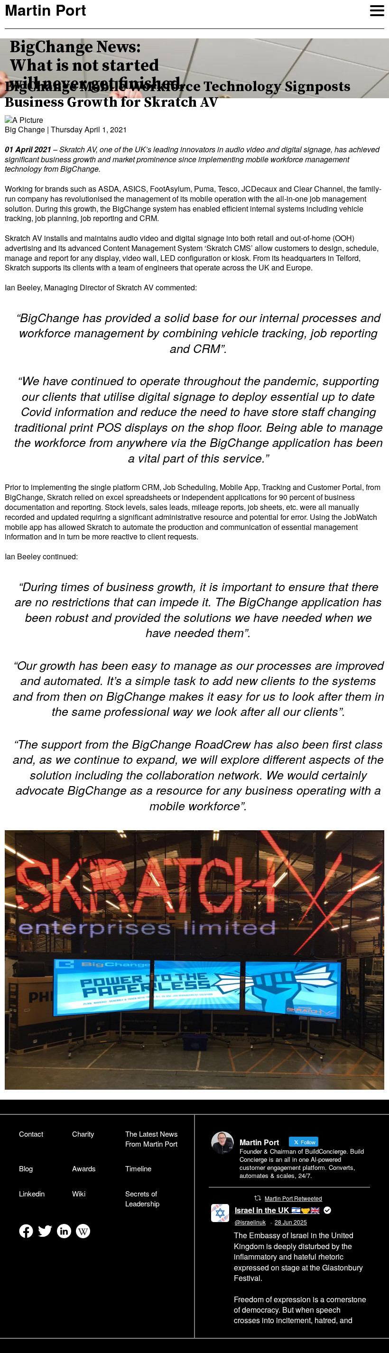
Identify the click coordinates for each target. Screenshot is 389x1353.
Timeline (138, 1168)
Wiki (78, 1193)
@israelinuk (250, 1222)
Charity (83, 1134)
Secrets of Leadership (142, 1198)
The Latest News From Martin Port (151, 1139)
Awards (84, 1168)
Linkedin (32, 1193)
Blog (26, 1168)
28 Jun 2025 (291, 1222)
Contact (31, 1134)
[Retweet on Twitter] (257, 1198)
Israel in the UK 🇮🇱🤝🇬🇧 (277, 1210)
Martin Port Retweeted (293, 1198)
